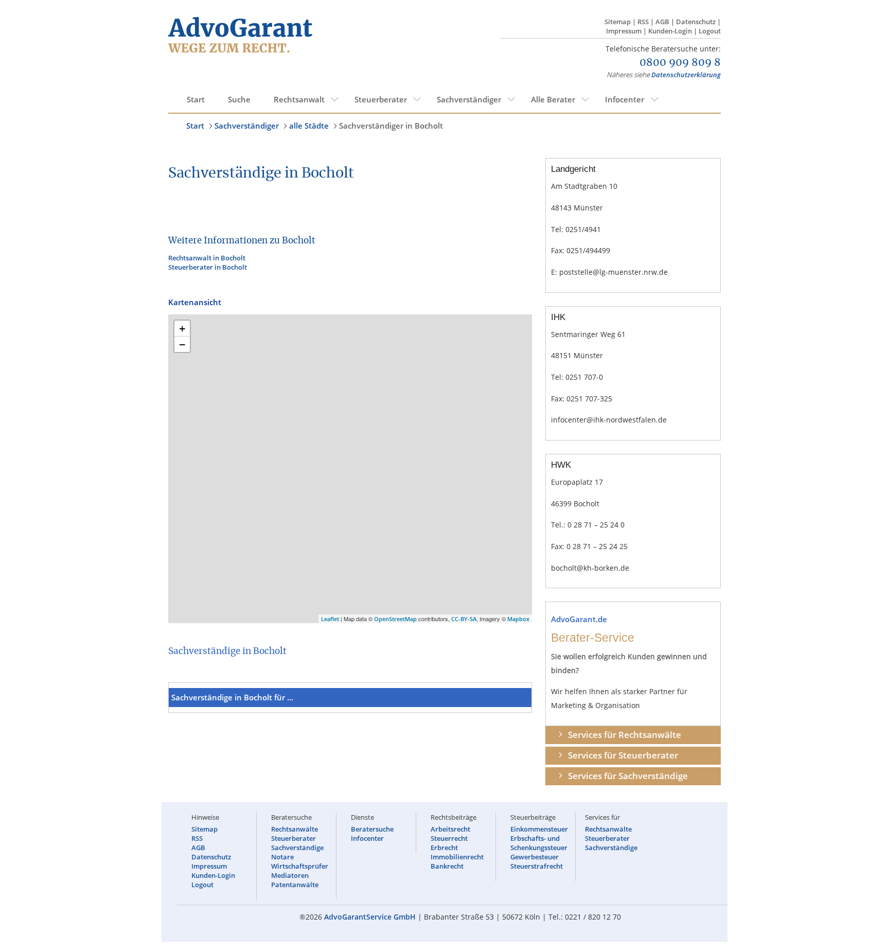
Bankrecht (447, 866)
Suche (239, 99)
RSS (643, 21)
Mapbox (518, 619)
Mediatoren (290, 875)
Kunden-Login (670, 31)
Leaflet (330, 619)
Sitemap (617, 21)
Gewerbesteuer (534, 856)
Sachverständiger (469, 99)
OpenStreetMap (395, 619)
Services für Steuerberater (623, 755)
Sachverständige (297, 847)
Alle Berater (553, 99)
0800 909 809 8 (680, 63)
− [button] (182, 344)
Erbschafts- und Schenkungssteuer (538, 843)
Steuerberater (380, 99)
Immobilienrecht (457, 856)
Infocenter (624, 99)
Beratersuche (372, 829)
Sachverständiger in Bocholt (391, 125)
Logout (710, 31)
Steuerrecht (449, 838)
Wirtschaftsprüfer (299, 866)
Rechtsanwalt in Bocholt (206, 257)
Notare (282, 856)
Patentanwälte (294, 884)
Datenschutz (696, 21)
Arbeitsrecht (450, 829)
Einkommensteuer (539, 829)
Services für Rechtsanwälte (624, 735)
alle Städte (309, 125)
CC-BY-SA (463, 619)
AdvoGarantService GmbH (370, 917)
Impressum (624, 31)
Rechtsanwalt (299, 99)
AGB (662, 21)
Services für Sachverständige (628, 776)
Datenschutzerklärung (686, 74)
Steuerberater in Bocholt (207, 267)
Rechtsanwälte (294, 829)
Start (196, 99)
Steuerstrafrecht (536, 866)
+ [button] (182, 328)
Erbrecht (444, 847)
